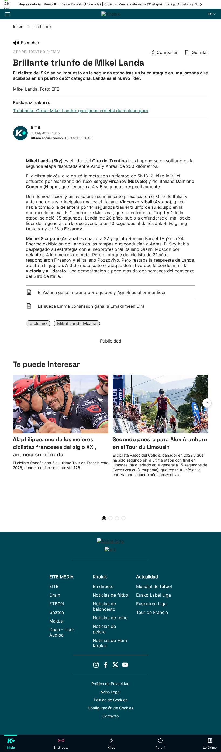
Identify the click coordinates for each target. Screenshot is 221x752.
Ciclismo (38, 323)
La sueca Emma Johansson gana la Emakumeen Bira (91, 306)
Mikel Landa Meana (76, 323)
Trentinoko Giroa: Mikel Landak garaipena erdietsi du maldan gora (80, 110)
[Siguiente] (201, 4)
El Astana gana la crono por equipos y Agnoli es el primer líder (102, 292)
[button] (207, 403)
